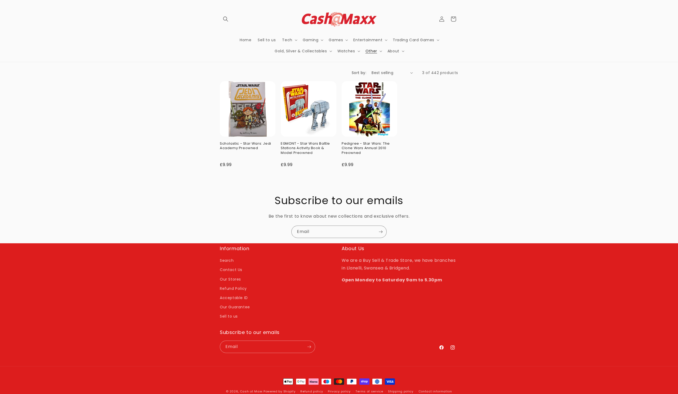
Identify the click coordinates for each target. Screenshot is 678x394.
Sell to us (229, 316)
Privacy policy (339, 391)
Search (227, 260)
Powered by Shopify (280, 391)
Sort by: (359, 72)
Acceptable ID (234, 297)
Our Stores (230, 279)
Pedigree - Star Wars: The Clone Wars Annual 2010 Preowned (366, 148)
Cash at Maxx (251, 391)
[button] (225, 19)
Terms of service (369, 391)
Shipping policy (400, 391)
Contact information (435, 391)
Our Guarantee (235, 307)
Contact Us (231, 269)
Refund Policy (233, 288)
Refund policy (311, 391)
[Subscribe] (380, 232)
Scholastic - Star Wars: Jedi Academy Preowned (245, 145)
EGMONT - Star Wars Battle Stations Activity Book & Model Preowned (305, 148)
